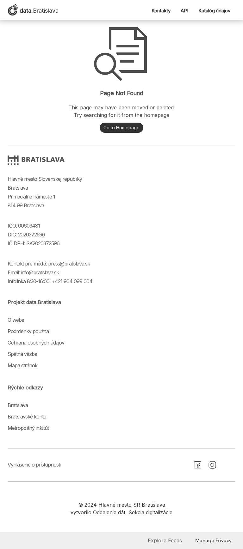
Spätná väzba (22, 354)
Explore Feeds (165, 540)
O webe (16, 320)
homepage (156, 115)
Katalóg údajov (214, 11)
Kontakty (161, 11)
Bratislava (18, 405)
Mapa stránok (22, 365)
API (184, 11)
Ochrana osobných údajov (36, 342)
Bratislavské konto (27, 416)
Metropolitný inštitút (28, 428)
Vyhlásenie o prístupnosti (34, 464)
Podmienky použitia (28, 331)
